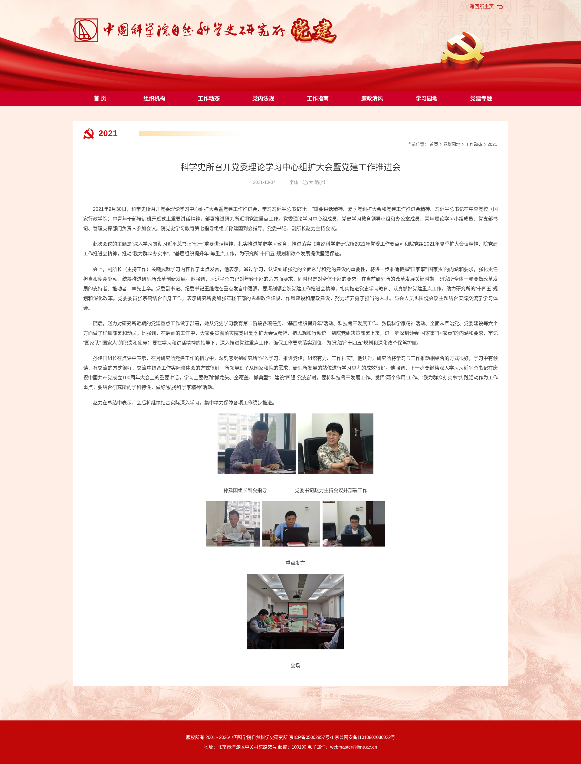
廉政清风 (372, 99)
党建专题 (481, 99)
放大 (308, 182)
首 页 (100, 99)
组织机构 (154, 99)
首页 (434, 144)
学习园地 (427, 99)
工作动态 (209, 99)
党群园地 (451, 144)
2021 (492, 144)
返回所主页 (482, 6)
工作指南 (318, 99)
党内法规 (263, 99)
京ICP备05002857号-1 (311, 737)
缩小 (318, 182)
